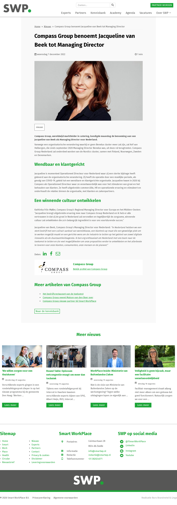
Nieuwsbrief (8, 462)
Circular (6, 458)
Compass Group (83, 264)
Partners (36, 448)
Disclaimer (37, 458)
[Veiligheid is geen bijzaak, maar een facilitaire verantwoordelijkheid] (155, 356)
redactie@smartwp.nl (99, 455)
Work (4, 448)
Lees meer (10, 405)
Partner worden (162, 5)
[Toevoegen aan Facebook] (51, 254)
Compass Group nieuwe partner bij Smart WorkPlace (69, 301)
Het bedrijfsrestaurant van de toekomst (63, 294)
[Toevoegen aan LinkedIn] (45, 254)
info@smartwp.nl (97, 451)
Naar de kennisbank (47, 311)
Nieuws (47, 26)
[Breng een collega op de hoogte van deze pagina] (58, 254)
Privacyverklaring (41, 497)
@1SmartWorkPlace (136, 441)
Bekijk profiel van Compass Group (90, 269)
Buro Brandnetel (160, 497)
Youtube (130, 455)
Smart (5, 444)
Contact (35, 451)
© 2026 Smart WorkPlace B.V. (14, 497)
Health (5, 455)
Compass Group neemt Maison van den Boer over (68, 297)
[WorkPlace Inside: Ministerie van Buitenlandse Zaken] (111, 356)
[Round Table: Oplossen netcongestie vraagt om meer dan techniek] (66, 356)
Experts (35, 444)
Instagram (131, 451)
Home (37, 26)
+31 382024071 (95, 459)
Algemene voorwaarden (66, 497)
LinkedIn (130, 445)
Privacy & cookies (40, 455)
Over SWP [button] (162, 12)
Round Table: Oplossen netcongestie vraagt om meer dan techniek (65, 374)
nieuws (39, 127)
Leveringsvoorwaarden (43, 462)
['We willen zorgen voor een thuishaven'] (22, 356)
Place (5, 451)
